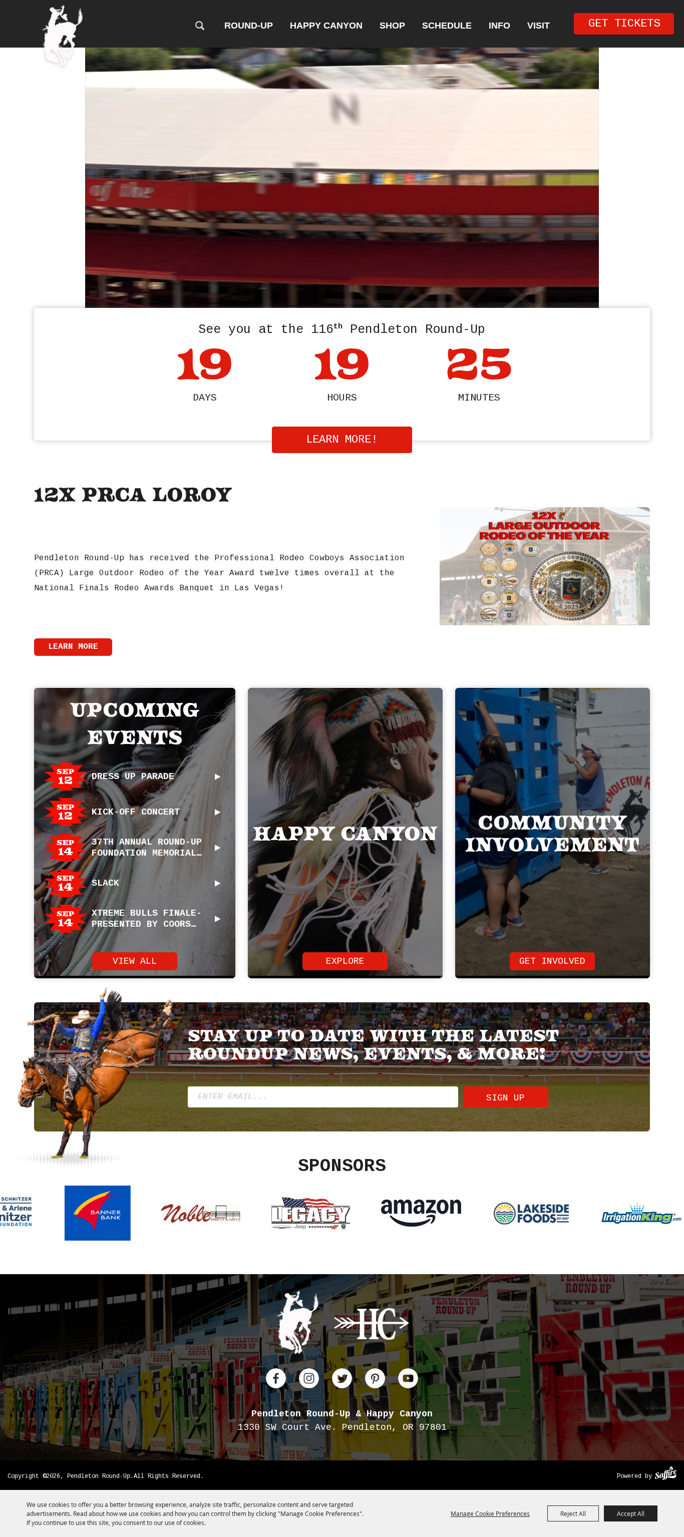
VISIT (538, 26)
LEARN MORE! (342, 440)
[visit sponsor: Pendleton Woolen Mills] (521, 1215)
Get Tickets (624, 24)
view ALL (135, 961)
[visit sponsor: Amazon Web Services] (106, 1215)
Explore (345, 961)
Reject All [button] (573, 1513)
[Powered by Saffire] (665, 1474)
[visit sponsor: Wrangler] (423, 1215)
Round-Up (248, 26)
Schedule (447, 26)
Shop (392, 26)
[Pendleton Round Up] (62, 38)
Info (499, 26)
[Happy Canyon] (371, 1326)
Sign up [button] (505, 1098)
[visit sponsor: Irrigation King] (326, 1215)
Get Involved (552, 961)
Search (199, 25)
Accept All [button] (630, 1513)
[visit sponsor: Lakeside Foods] (216, 1215)
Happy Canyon (326, 26)
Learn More (73, 646)
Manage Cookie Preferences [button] (490, 1513)
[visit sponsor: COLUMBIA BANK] (629, 1215)
